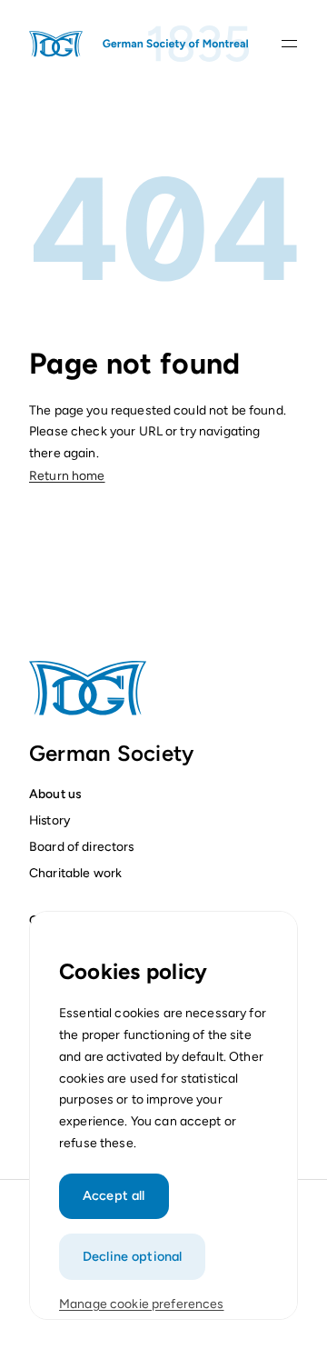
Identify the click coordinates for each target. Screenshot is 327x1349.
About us (55, 793)
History (49, 820)
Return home (67, 476)
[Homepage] (140, 43)
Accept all (113, 1195)
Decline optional (132, 1256)
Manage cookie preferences (141, 1304)
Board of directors (81, 846)
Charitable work (75, 872)
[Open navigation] (289, 43)
